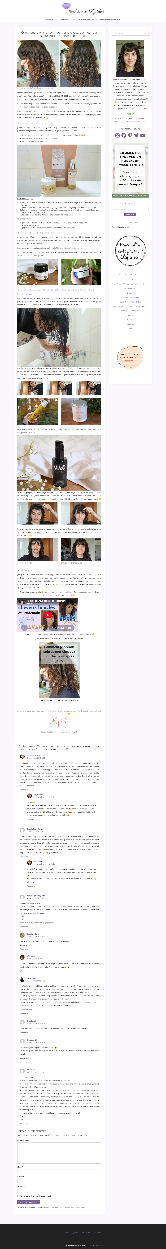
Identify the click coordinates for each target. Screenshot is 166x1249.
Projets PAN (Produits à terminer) (130, 284)
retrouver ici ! (39, 243)
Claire (29, 1070)
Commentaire (23, 1140)
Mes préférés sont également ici (69, 248)
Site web (21, 1186)
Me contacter (50, 19)
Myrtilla (37, 794)
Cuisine (130, 319)
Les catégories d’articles (83, 19)
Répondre (24, 790)
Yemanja (60, 252)
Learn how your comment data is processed (67, 1208)
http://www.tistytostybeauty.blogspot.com (37, 923)
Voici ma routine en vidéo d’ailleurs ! (58, 592)
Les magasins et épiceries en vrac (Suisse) (130, 306)
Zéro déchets (130, 288)
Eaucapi (86, 368)
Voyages (130, 324)
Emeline (30, 1021)
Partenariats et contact (111, 19)
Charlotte (31, 978)
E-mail (20, 1177)
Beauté (130, 280)
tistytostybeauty (34, 896)
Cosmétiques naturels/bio (130, 302)
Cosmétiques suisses (130, 297)
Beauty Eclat (32, 934)
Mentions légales (71, 1233)
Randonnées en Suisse (130, 311)
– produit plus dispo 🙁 (75, 135)
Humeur (130, 315)
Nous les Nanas (33, 755)
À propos (64, 19)
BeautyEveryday (34, 829)
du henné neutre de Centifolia (34, 141)
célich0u (30, 956)
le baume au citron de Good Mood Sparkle (39, 138)
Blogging (130, 293)
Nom (20, 1167)
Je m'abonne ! (130, 214)
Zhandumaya (35, 255)
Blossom (95, 368)
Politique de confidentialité (91, 1233)
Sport (130, 328)
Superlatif (99, 1245)
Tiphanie (30, 1040)
